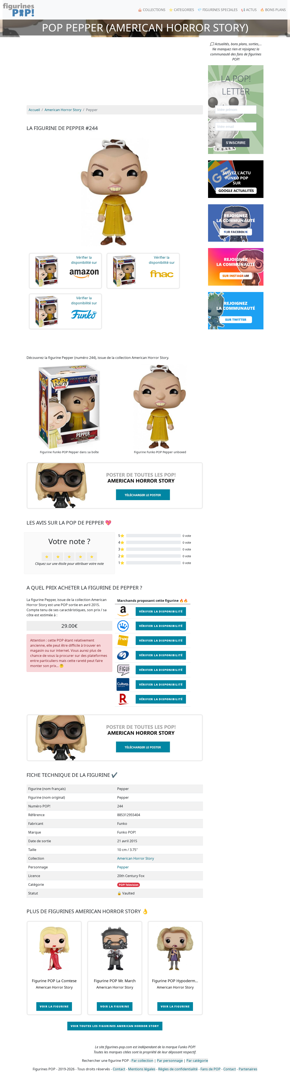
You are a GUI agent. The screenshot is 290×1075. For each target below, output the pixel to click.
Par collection (142, 1060)
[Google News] (235, 178)
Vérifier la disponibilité (161, 611)
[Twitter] (235, 310)
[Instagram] (235, 266)
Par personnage (170, 1060)
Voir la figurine (54, 1006)
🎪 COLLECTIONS (151, 9)
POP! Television (128, 885)
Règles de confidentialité (178, 1069)
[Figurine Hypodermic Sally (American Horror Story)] (175, 948)
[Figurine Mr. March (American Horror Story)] (114, 948)
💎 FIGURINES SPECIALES (217, 9)
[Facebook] (235, 222)
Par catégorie (197, 1060)
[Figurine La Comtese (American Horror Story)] (54, 948)
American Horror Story (135, 858)
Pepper (123, 867)
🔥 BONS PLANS (273, 9)
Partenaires (248, 1069)
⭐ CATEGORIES (181, 9)
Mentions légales (141, 1069)
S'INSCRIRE (236, 143)
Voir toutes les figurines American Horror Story (115, 1026)
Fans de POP (210, 1069)
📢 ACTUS (249, 9)
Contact (119, 1069)
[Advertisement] (115, 73)
